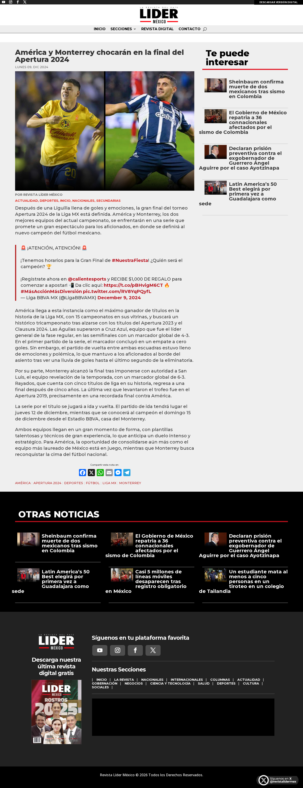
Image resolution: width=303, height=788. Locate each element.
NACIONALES (83, 201)
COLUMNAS (220, 680)
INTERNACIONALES (187, 680)
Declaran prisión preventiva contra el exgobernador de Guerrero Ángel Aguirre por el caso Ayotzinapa (240, 158)
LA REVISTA (124, 680)
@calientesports (87, 279)
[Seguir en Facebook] (135, 650)
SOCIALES (100, 687)
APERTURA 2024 (47, 483)
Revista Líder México (43, 195)
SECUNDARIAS (108, 201)
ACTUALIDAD (26, 201)
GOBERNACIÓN (104, 683)
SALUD (204, 683)
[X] (91, 473)
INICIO (100, 29)
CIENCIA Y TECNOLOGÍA (170, 683)
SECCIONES (121, 29)
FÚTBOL (93, 483)
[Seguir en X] (153, 650)
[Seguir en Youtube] (99, 650)
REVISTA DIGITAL (157, 29)
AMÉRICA (23, 483)
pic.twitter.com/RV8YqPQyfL (117, 291)
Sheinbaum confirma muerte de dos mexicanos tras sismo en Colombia (257, 89)
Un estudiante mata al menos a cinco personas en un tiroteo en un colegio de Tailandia (243, 581)
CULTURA (251, 683)
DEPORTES (49, 201)
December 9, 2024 (119, 297)
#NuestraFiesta (130, 260)
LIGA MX (109, 483)
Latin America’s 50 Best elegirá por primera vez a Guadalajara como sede (238, 194)
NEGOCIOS (134, 683)
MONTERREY (130, 483)
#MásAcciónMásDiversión (51, 291)
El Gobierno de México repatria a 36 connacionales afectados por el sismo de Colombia (243, 122)
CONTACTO (190, 29)
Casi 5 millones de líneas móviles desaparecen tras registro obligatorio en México (146, 581)
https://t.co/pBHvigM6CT (133, 285)
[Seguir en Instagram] (117, 650)
